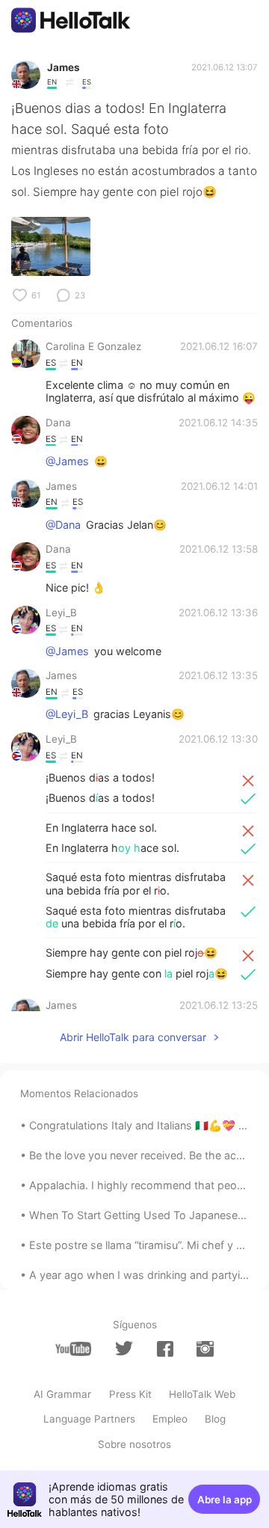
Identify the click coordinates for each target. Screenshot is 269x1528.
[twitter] (124, 1348)
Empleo (170, 1419)
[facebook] (165, 1349)
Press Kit (130, 1394)
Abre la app (224, 1500)
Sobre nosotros (134, 1444)
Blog (215, 1419)
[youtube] (73, 1349)
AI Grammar (62, 1394)
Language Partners (89, 1419)
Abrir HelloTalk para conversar (133, 1037)
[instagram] (205, 1349)
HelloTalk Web (202, 1394)
